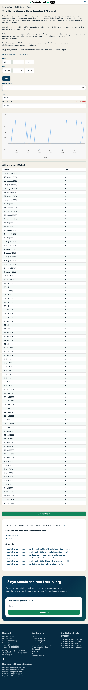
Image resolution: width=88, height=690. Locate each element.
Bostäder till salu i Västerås (71, 648)
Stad (4, 94)
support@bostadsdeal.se (12, 645)
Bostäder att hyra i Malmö (12, 672)
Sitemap (35, 653)
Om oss (34, 636)
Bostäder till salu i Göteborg (71, 641)
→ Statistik (10, 538)
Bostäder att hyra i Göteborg (13, 669)
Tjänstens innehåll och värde (43, 645)
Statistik (35, 651)
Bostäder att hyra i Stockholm (13, 667)
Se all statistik (7, 7)
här (64, 525)
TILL (3, 67)
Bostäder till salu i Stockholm (72, 639)
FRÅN (4, 58)
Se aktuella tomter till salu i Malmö (15, 54)
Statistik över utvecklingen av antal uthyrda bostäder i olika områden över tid (35, 555)
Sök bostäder (44, 514)
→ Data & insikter (12, 535)
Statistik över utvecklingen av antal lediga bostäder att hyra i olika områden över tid (38, 549)
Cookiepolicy (36, 649)
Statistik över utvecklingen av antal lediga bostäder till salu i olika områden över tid (38, 558)
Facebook (3, 658)
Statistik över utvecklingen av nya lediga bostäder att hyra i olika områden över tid (37, 552)
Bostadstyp (7, 84)
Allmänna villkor (38, 643)
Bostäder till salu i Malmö (70, 643)
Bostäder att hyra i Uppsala (12, 674)
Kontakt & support (38, 639)
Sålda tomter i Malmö (23, 7)
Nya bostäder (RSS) (39, 655)
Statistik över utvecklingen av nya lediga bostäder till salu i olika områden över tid (37, 561)
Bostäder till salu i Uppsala (71, 646)
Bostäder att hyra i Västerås (13, 676)
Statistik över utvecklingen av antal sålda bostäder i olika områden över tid (34, 564)
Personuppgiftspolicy (40, 647)
